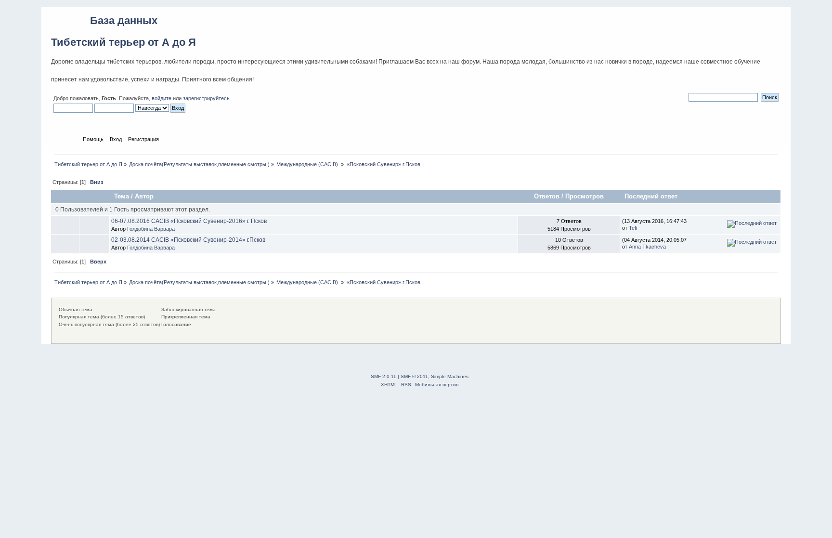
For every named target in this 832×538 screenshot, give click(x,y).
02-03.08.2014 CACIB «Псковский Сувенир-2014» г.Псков (188, 239)
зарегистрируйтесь (206, 98)
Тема (121, 196)
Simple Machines (449, 376)
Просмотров (584, 196)
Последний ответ (651, 196)
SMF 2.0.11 (383, 376)
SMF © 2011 (414, 376)
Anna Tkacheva (647, 246)
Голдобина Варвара (151, 229)
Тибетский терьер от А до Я (123, 42)
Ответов (546, 196)
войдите (161, 98)
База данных (123, 20)
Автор (144, 196)
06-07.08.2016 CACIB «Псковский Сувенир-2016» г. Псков (189, 221)
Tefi (633, 228)
